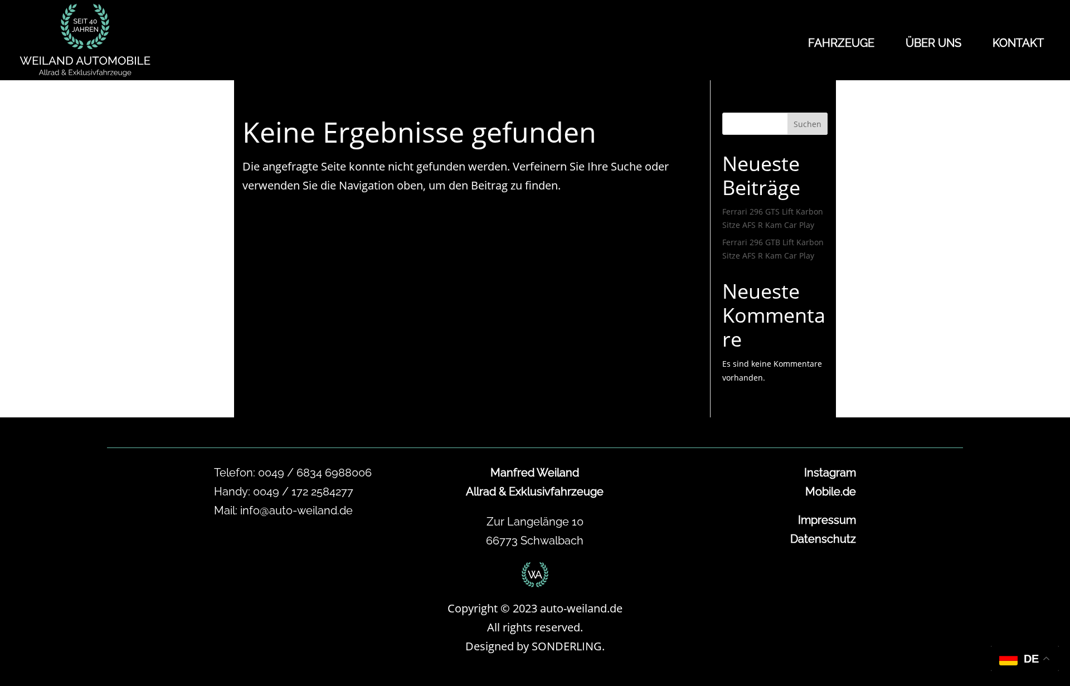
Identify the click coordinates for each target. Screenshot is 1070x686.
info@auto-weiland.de (296, 510)
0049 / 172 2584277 (303, 491)
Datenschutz (823, 539)
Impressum (827, 520)
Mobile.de (830, 491)
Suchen (807, 124)
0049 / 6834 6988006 (315, 472)
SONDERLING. (568, 646)
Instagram (830, 472)
